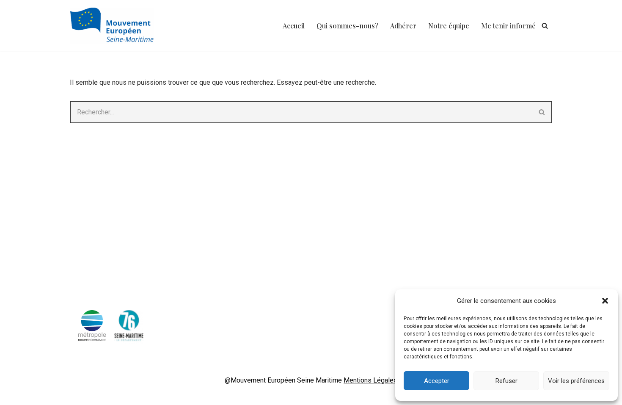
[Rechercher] (545, 25)
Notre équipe (448, 25)
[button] (605, 301)
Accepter (436, 381)
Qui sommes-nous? (347, 25)
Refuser (506, 381)
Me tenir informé (508, 25)
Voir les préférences (576, 381)
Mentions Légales (370, 380)
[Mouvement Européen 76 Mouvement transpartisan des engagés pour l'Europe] (114, 26)
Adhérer (403, 25)
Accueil (294, 25)
